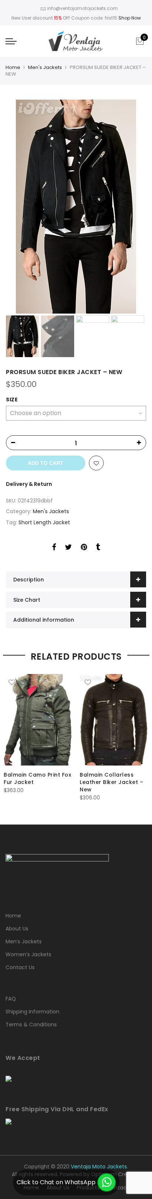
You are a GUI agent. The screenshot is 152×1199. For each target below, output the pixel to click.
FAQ (11, 998)
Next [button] (134, 207)
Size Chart (26, 600)
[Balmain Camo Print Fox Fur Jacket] (38, 720)
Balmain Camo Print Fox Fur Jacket (37, 778)
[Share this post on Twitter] (68, 548)
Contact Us (20, 967)
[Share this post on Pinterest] (84, 548)
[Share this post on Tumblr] (98, 548)
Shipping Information (32, 1011)
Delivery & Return (29, 484)
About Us (17, 928)
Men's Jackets (45, 67)
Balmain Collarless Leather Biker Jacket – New (111, 782)
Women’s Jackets (28, 954)
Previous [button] (24, 207)
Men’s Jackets (24, 941)
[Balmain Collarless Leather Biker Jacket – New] (114, 720)
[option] (76, 207)
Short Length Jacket (44, 522)
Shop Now (129, 18)
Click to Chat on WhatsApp (56, 1182)
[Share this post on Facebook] (54, 548)
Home (13, 67)
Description (28, 579)
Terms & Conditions (31, 1024)
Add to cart (45, 463)
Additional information (43, 619)
